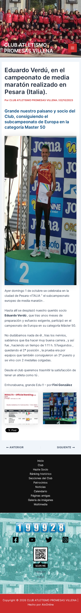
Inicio (40, 460)
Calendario (40, 491)
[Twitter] (49, 540)
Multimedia (40, 504)
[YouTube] (32, 540)
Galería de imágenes (40, 500)
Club (40, 465)
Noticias (40, 486)
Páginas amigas (40, 495)
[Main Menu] (72, 48)
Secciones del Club (40, 478)
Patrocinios (40, 482)
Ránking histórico (41, 473)
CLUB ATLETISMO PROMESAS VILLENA (28, 48)
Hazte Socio (40, 469)
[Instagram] (65, 540)
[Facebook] (16, 540)
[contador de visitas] (40, 527)
